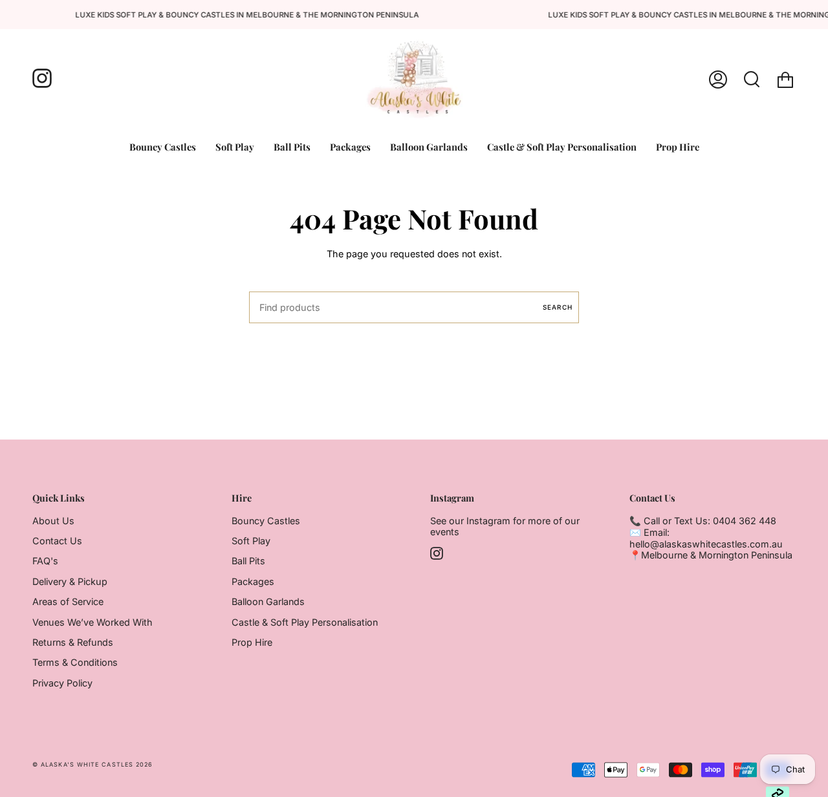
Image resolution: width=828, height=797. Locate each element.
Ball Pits (248, 560)
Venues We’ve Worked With (92, 622)
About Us (53, 520)
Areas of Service (68, 601)
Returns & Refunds (72, 642)
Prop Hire (252, 642)
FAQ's (45, 560)
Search (557, 307)
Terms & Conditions (75, 662)
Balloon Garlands (268, 601)
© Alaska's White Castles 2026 (92, 764)
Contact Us (57, 540)
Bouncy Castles (266, 520)
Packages (253, 581)
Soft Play (251, 540)
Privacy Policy (62, 682)
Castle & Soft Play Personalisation (305, 622)
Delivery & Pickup (69, 581)
